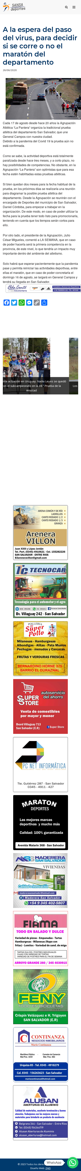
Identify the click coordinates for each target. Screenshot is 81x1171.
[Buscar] (66, 7)
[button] (72, 1162)
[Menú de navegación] (74, 7)
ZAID (48, 1168)
